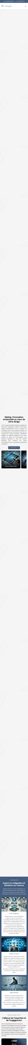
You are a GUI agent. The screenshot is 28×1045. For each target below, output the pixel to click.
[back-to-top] (26, 1043)
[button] (25, 6)
